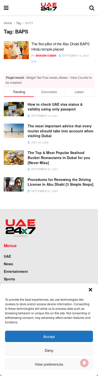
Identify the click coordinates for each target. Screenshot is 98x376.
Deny (49, 350)
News (8, 263)
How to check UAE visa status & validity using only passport (55, 107)
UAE (7, 256)
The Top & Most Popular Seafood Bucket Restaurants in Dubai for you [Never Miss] (59, 157)
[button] (90, 289)
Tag (18, 23)
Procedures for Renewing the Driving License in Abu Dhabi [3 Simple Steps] (60, 182)
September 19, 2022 (75, 55)
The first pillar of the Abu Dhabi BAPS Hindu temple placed (60, 46)
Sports (9, 278)
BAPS (29, 23)
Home (8, 23)
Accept (49, 336)
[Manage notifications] (84, 363)
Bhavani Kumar (46, 55)
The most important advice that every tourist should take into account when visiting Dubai (60, 130)
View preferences (49, 364)
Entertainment (16, 271)
